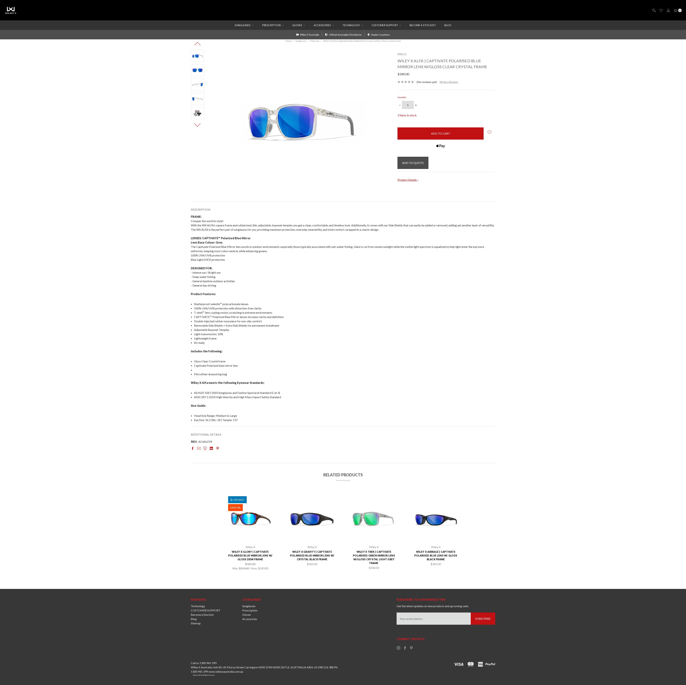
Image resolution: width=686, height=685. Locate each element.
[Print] (205, 448)
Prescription (271, 25)
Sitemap (196, 623)
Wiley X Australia (309, 34)
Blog (447, 25)
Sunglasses (243, 25)
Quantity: (401, 97)
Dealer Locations (380, 34)
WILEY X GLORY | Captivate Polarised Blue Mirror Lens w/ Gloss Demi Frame (250, 555)
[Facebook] (192, 448)
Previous (197, 43)
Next (197, 124)
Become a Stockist (423, 25)
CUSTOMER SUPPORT (385, 25)
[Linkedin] (211, 448)
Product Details (407, 179)
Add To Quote (413, 162)
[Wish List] (661, 10)
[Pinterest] (217, 448)
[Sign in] (668, 10)
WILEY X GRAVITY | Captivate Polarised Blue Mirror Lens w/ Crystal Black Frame (312, 555)
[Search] (653, 10)
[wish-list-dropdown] (489, 132)
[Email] (199, 448)
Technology (351, 25)
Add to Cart (250, 537)
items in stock (407, 115)
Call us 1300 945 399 (204, 663)
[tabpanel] (250, 532)
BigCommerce (209, 675)
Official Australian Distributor (345, 34)
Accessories (322, 25)
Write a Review (448, 82)
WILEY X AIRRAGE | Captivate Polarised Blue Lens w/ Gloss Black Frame (435, 555)
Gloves (297, 25)
